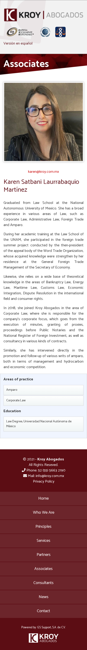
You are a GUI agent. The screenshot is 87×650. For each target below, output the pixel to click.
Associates (43, 568)
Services (43, 540)
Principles (43, 526)
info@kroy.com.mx (50, 476)
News (43, 596)
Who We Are (43, 512)
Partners (44, 554)
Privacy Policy (43, 481)
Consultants (43, 582)
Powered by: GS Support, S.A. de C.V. (43, 627)
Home (43, 498)
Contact (43, 611)
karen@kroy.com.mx (43, 172)
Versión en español (17, 43)
